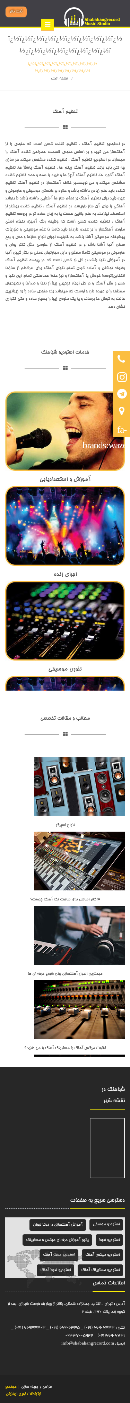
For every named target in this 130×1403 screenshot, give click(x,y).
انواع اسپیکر (65, 825)
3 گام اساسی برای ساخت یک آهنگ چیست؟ (65, 899)
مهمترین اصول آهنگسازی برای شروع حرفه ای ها (65, 974)
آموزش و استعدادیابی (65, 479)
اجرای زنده (65, 574)
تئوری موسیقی (65, 669)
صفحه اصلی (59, 78)
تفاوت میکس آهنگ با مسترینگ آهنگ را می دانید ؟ (65, 1048)
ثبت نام (16, 11)
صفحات (78, 1201)
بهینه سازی (29, 1387)
